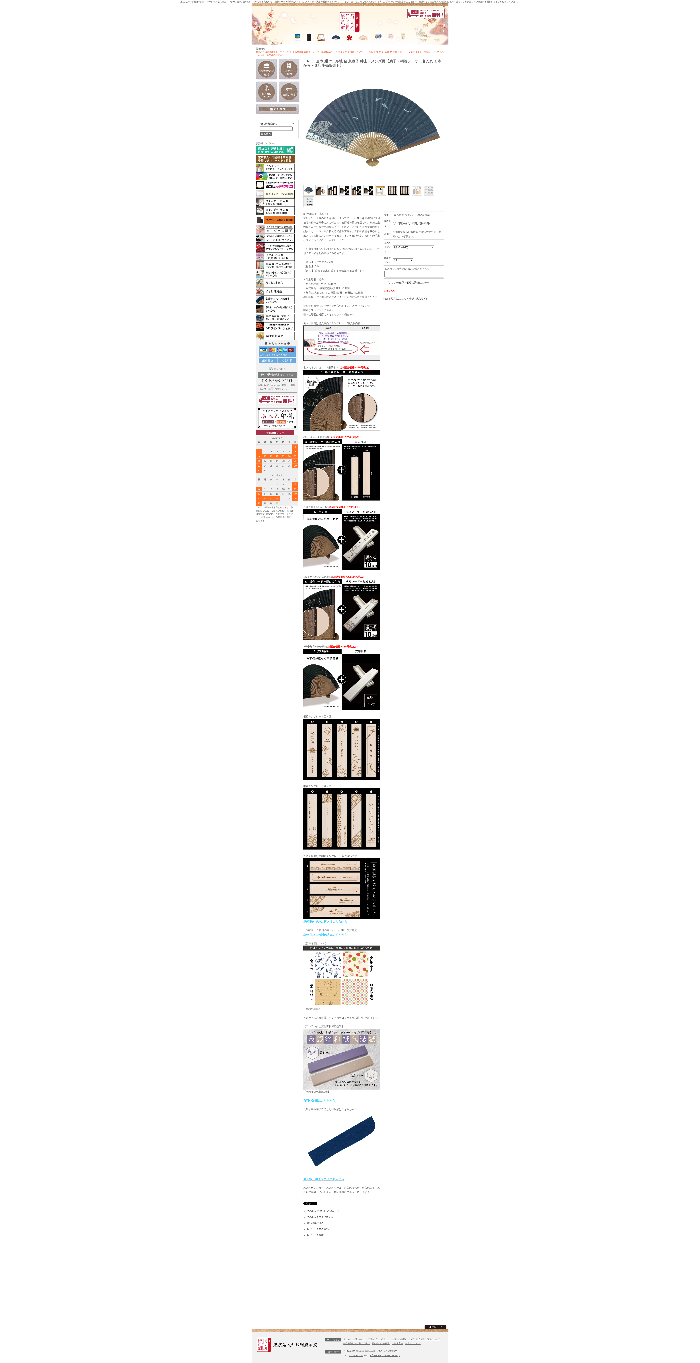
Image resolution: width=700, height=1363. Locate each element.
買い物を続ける (315, 1223)
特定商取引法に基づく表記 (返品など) (405, 298)
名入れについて (413, 1343)
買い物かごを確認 (381, 1343)
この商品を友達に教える (320, 1217)
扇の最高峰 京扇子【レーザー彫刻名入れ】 (313, 51)
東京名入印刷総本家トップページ (272, 51)
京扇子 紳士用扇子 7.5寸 (350, 51)
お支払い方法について (403, 1339)
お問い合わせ (358, 1339)
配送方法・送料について (428, 1339)
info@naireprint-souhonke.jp (385, 1355)
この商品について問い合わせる (323, 1211)
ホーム (346, 1339)
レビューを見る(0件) (317, 1229)
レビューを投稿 (315, 1235)
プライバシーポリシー (379, 1339)
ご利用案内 (397, 1343)
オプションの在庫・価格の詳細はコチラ (406, 282)
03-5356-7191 (277, 381)
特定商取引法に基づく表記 (356, 1343)
